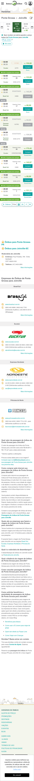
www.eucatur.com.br (12, 342)
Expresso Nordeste (13, 543)
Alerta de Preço (8, 713)
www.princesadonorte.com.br (15, 418)
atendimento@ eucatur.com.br (15, 350)
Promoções (6, 716)
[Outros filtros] (30, 204)
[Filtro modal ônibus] (19, 204)
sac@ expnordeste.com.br (13, 388)
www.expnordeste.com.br (13, 380)
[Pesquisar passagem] (26, 3)
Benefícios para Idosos (12, 621)
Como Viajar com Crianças (14, 635)
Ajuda (3, 751)
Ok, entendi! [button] (17, 775)
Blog (3, 731)
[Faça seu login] (30, 3)
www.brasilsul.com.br (12, 304)
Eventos (5, 728)
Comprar (28, 67)
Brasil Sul (25, 541)
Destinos (5, 719)
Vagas (4, 742)
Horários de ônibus (10, 710)
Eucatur (4, 543)
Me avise (8, 43)
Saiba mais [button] (17, 769)
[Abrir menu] (2, 3)
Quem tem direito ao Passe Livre (16, 631)
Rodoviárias (6, 722)
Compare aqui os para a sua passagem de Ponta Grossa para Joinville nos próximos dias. (16, 462)
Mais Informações (26, 267)
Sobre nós (5, 736)
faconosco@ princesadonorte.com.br (17, 426)
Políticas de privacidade (11, 748)
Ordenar (8, 204)
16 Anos (4, 739)
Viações (4, 725)
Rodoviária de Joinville (11, 555)
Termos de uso (7, 745)
